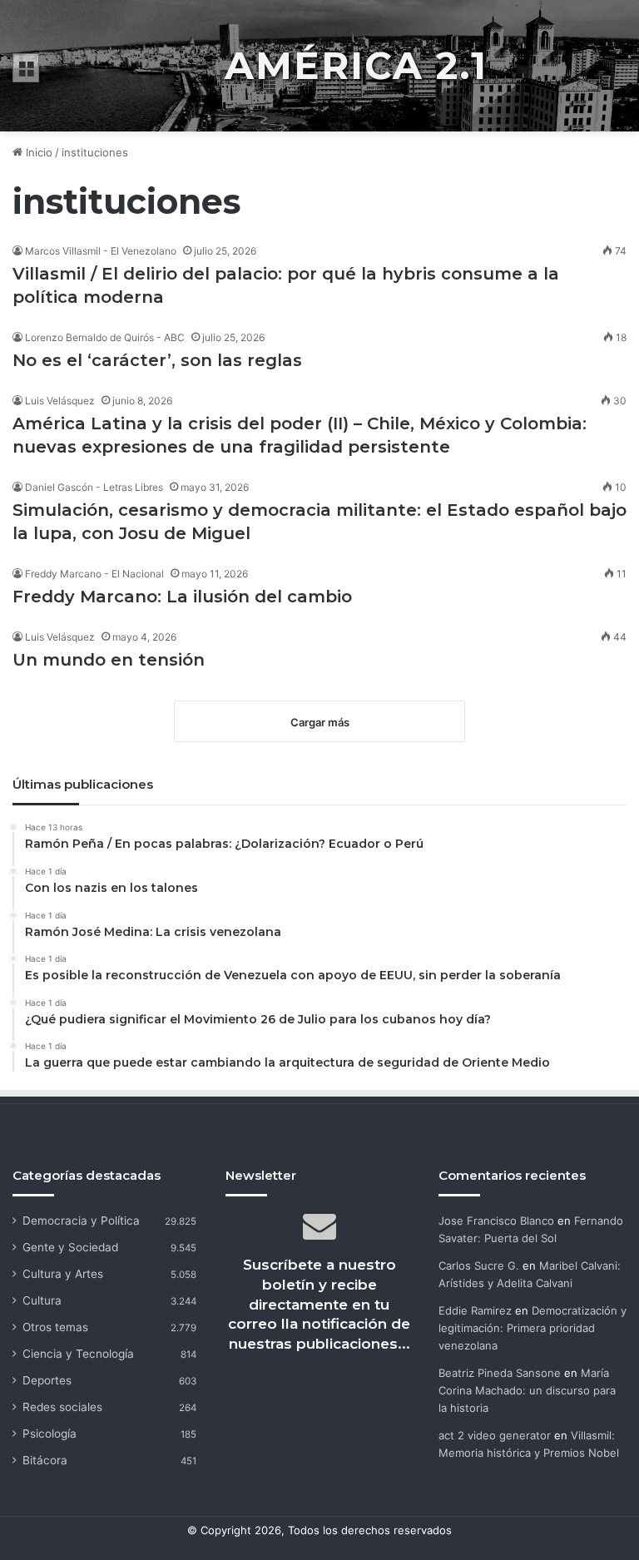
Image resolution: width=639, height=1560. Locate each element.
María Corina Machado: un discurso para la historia (527, 1390)
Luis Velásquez (60, 400)
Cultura (42, 1300)
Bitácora (44, 1460)
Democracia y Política (81, 1220)
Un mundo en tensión (108, 660)
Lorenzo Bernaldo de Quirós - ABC (105, 337)
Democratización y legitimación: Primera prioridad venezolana (532, 1328)
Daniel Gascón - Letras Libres (94, 487)
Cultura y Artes (62, 1273)
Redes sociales (62, 1407)
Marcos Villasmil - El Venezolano (100, 251)
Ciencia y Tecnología (78, 1353)
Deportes (47, 1380)
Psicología (49, 1433)
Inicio (37, 152)
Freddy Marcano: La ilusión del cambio (182, 597)
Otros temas (55, 1327)
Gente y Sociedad (70, 1247)
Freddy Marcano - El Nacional (94, 573)
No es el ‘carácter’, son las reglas (157, 360)
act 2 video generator (494, 1435)
